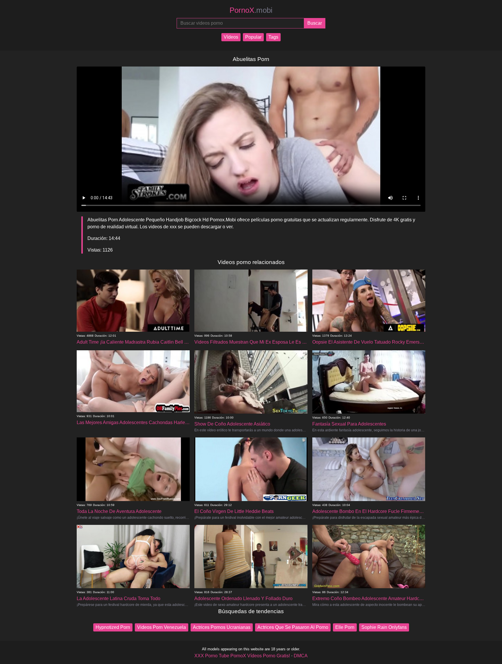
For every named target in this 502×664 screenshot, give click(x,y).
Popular (253, 37)
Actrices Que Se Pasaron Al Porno (292, 627)
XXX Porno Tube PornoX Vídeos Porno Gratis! (242, 655)
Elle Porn (344, 627)
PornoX (251, 10)
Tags (273, 37)
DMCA (301, 655)
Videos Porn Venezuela (161, 627)
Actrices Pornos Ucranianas (221, 627)
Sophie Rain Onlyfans (384, 627)
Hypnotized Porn (113, 627)
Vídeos (231, 37)
